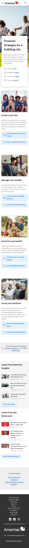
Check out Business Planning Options (15, 325)
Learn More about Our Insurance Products (16, 135)
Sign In (25, 2)
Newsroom (13, 502)
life (16, 69)
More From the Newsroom (11, 456)
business (15, 80)
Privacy (14, 506)
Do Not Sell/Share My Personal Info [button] (16, 535)
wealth (17, 72)
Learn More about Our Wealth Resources (15, 197)
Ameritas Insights (14, 500)
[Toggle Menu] (3, 3)
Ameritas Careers (14, 497)
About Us (13, 504)
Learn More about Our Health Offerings (15, 258)
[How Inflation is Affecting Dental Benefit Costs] (5, 378)
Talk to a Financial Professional (15, 142)
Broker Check (16, 350)
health (17, 76)
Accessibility (13, 510)
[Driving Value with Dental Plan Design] (5, 397)
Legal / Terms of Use (14, 508)
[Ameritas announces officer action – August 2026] (5, 426)
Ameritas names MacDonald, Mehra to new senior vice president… (18, 446)
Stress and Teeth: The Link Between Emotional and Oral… (18, 385)
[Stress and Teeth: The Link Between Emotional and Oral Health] (5, 387)
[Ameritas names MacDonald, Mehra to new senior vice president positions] (5, 447)
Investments (14, 480)
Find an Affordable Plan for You (15, 266)
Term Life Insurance (14, 477)
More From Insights (9, 404)
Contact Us (13, 515)
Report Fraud (14, 512)
